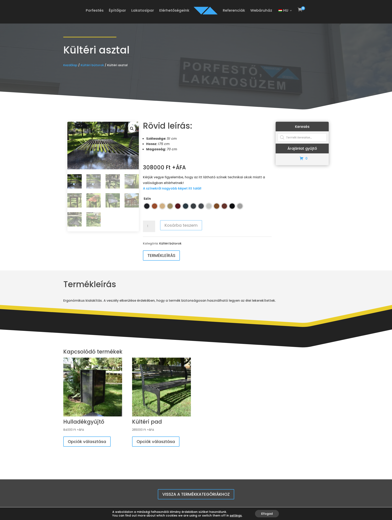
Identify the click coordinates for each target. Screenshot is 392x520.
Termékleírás (161, 255)
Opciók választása (87, 441)
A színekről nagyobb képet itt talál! (172, 188)
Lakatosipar (142, 11)
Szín (147, 198)
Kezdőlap (70, 65)
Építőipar (117, 11)
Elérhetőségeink (174, 11)
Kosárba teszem (181, 225)
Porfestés (95, 11)
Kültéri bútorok (92, 65)
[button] (132, 128)
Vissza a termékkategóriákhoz (196, 494)
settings (236, 515)
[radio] (147, 206)
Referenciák (234, 11)
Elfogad (267, 514)
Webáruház (261, 11)
